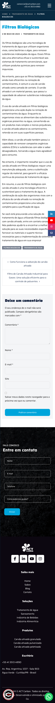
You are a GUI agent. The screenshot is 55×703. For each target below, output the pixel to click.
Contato (27, 592)
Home (27, 581)
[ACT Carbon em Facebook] (15, 559)
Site (7, 379)
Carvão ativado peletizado (27, 647)
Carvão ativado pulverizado (27, 643)
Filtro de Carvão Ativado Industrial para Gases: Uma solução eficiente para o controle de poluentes (27, 277)
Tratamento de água (27, 610)
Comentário (11, 325)
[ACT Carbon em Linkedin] (23, 559)
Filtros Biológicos (12, 247)
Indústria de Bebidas (27, 617)
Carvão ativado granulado (27, 639)
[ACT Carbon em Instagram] (40, 559)
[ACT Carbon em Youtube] (32, 559)
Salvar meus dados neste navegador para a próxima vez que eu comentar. (27, 398)
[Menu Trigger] (49, 5)
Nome (9, 350)
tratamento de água (33, 247)
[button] (49, 697)
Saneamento (27, 614)
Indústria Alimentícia (27, 621)
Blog (27, 588)
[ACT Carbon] (6, 5)
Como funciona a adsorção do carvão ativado (29, 263)
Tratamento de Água (33, 34)
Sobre (28, 584)
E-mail (9, 364)
